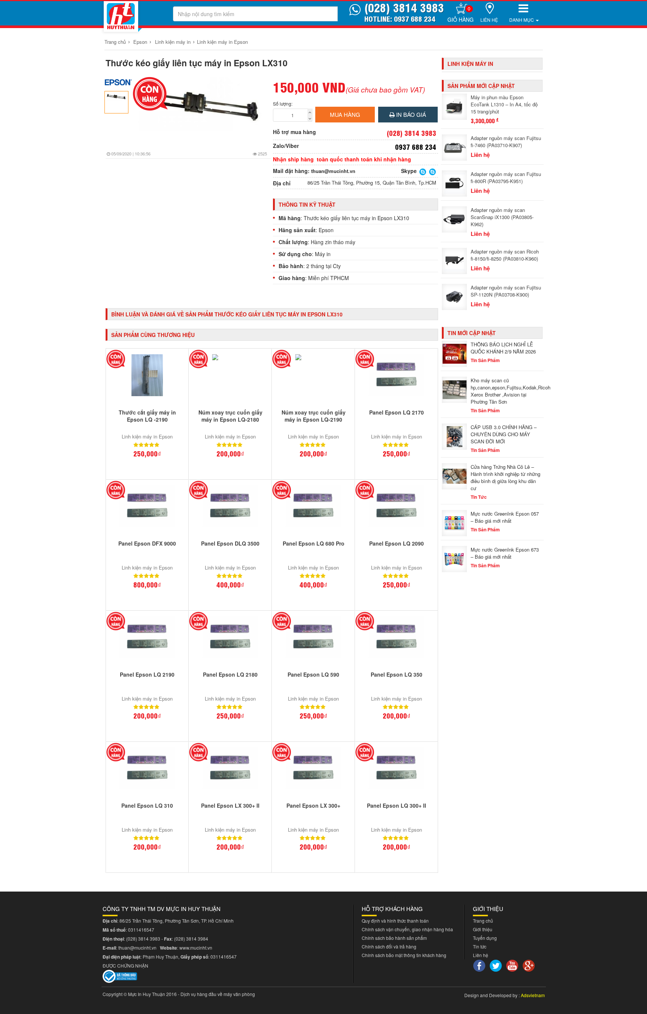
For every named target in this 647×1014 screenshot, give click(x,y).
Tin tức (479, 946)
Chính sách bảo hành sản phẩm (394, 938)
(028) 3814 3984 (191, 938)
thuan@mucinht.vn (333, 171)
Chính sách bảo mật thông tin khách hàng (404, 955)
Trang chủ (115, 41)
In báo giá (410, 114)
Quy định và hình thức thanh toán (395, 920)
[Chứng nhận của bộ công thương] (120, 975)
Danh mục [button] (522, 19)
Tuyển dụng (485, 938)
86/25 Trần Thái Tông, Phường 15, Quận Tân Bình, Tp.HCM (371, 182)
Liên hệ (489, 19)
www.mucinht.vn (195, 947)
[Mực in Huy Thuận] (121, 16)
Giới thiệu (482, 929)
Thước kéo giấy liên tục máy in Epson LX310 (197, 63)
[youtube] (513, 965)
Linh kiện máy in (173, 41)
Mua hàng (345, 114)
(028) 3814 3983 (143, 938)
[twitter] (496, 965)
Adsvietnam (533, 995)
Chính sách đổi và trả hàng (389, 946)
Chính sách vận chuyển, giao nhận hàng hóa (407, 929)
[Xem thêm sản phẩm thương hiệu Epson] (118, 82)
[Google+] (529, 965)
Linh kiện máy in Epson (222, 41)
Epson (140, 41)
